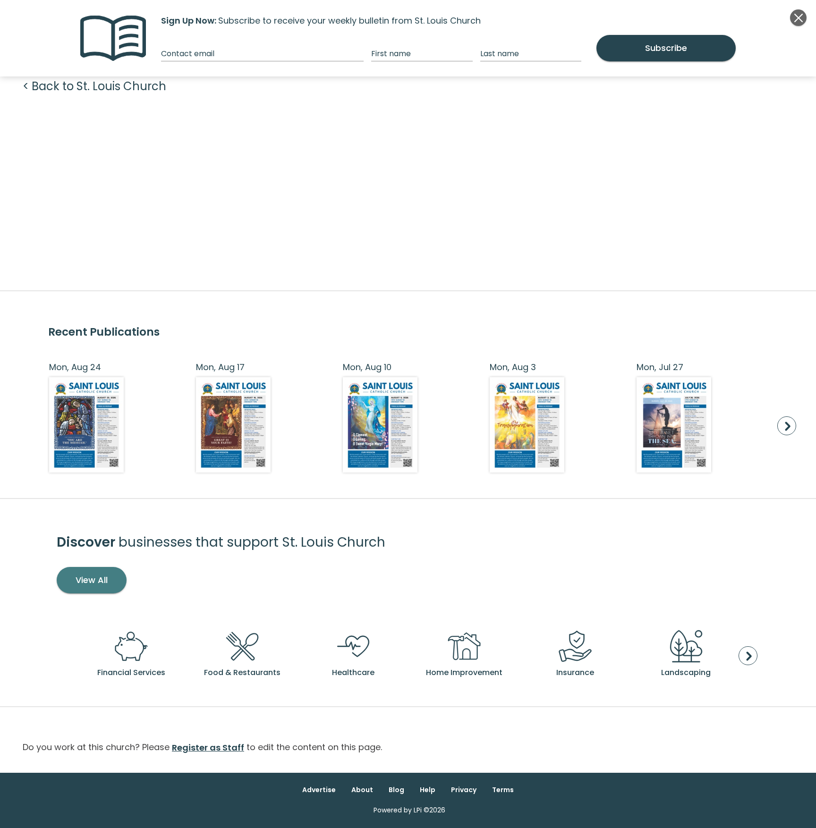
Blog (396, 789)
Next (786, 425)
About (362, 789)
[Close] (798, 17)
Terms (503, 789)
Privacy (463, 789)
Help (427, 789)
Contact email (187, 53)
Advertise (319, 789)
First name (391, 53)
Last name (499, 53)
